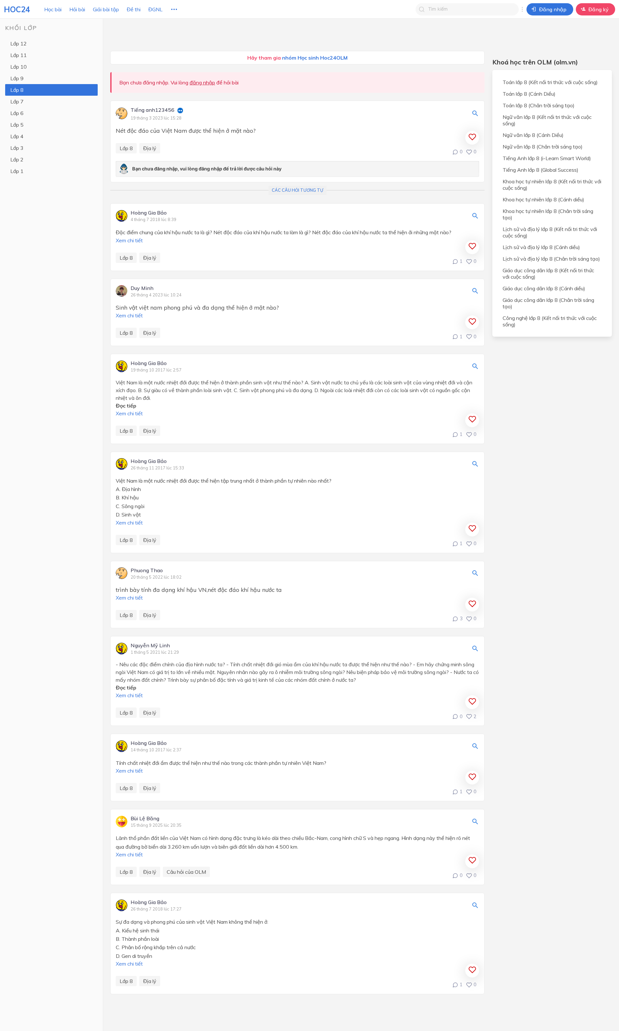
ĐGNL (155, 9)
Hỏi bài (77, 9)
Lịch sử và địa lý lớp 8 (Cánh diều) (541, 247)
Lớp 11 (18, 55)
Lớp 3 (17, 148)
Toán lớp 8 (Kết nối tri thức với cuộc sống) (550, 82)
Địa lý (149, 148)
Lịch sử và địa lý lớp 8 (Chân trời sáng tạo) (551, 258)
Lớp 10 (18, 66)
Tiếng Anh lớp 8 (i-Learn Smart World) (547, 158)
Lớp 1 (17, 171)
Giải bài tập (106, 9)
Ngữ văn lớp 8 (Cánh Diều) (533, 135)
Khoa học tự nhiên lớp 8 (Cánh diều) (543, 199)
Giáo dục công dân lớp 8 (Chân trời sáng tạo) (548, 303)
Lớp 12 (18, 43)
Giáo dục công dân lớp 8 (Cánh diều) (544, 288)
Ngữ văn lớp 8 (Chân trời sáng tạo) (543, 146)
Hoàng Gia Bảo (149, 213)
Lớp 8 (17, 90)
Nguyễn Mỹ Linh (150, 646)
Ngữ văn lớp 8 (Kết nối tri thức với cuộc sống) (547, 120)
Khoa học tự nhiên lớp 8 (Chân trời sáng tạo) (548, 214)
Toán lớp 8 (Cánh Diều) (529, 94)
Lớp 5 (17, 124)
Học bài (53, 9)
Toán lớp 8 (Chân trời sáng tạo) (539, 105)
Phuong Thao (147, 570)
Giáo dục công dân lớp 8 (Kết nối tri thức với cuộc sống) (548, 273)
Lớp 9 (17, 78)
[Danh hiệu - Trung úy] (180, 111)
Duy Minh (142, 288)
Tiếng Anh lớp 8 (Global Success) (540, 170)
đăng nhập (202, 82)
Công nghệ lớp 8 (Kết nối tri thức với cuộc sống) (550, 321)
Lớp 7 (17, 101)
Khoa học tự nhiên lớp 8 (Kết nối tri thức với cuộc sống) (552, 184)
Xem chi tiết (129, 240)
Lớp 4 (17, 136)
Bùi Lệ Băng (145, 819)
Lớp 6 (17, 113)
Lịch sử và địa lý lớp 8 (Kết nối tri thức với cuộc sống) (550, 232)
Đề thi (134, 9)
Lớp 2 (17, 159)
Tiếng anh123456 (152, 110)
